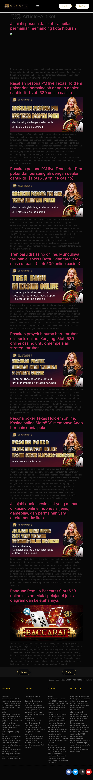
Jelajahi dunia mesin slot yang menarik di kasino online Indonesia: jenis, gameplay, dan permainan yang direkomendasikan (45, 510)
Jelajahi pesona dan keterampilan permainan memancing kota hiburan (43, 26)
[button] (38, 6)
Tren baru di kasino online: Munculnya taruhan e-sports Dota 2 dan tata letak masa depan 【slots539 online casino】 (46, 259)
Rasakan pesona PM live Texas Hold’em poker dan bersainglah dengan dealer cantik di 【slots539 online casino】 (46, 88)
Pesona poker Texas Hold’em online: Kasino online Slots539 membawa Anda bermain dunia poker (46, 423)
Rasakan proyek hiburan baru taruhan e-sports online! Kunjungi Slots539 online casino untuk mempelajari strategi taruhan (44, 340)
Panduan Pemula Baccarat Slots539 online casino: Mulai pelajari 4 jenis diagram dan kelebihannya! (43, 596)
